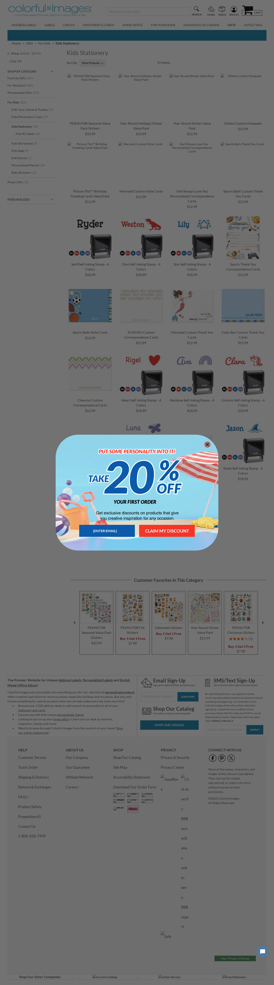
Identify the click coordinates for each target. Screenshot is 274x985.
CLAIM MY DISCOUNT (167, 530)
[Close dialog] (207, 444)
